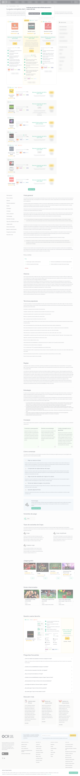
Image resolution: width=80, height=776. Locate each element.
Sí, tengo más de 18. (46, 13)
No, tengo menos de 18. (34, 13)
